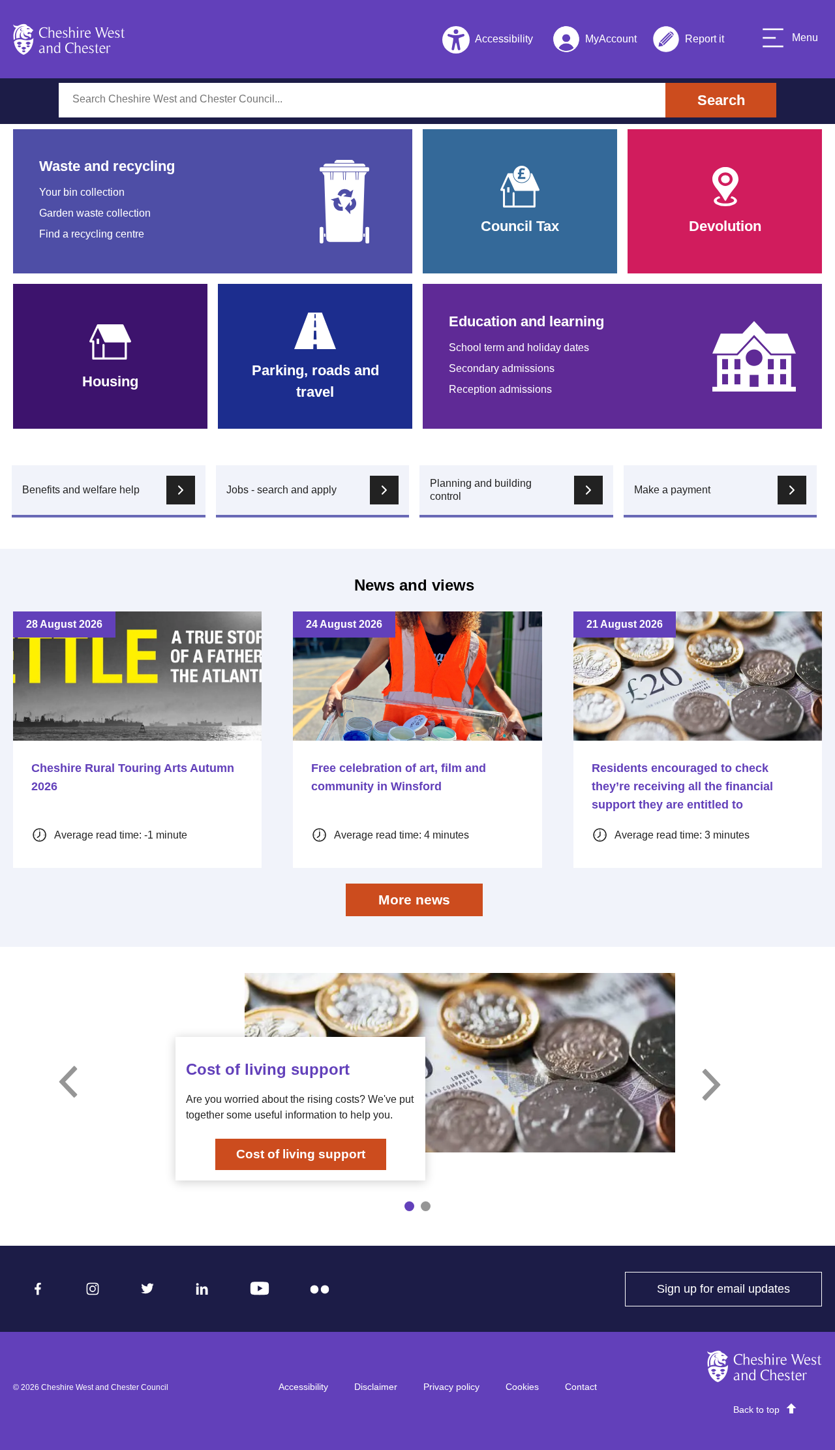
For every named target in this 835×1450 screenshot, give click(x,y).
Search (721, 100)
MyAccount (595, 41)
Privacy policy (451, 1386)
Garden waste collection (95, 213)
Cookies (522, 1386)
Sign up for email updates (739, 1288)
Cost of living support (300, 1154)
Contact (581, 1386)
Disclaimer (375, 1386)
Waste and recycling (107, 166)
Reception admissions (500, 389)
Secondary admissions (501, 368)
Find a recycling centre (91, 233)
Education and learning (526, 321)
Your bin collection (82, 192)
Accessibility (303, 1386)
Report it (688, 41)
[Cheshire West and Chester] (69, 39)
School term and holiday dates (519, 347)
